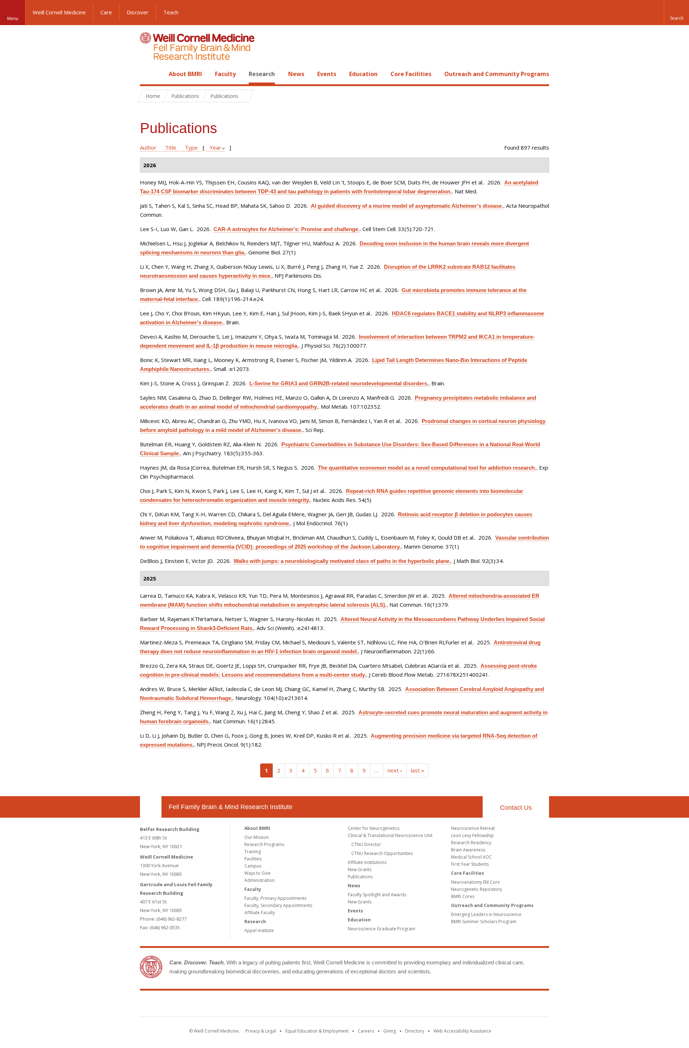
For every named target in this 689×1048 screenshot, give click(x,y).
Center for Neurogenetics (373, 828)
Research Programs (264, 844)
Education (363, 74)
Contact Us (516, 807)
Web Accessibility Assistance (462, 1031)
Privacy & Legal (260, 1031)
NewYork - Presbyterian (404, 1005)
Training (252, 852)
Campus (252, 866)
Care (106, 12)
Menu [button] (12, 18)
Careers (366, 1031)
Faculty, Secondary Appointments (278, 905)
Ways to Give (257, 873)
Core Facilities (410, 74)
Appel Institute (259, 930)
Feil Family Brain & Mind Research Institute (230, 806)
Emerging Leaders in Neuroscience (486, 914)
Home (148, 74)
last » (417, 770)
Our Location (150, 807)
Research (262, 74)
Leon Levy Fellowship (472, 835)
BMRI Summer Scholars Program (483, 921)
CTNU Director (366, 844)
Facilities (253, 859)
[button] (676, 12)
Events (326, 74)
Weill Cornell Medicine (59, 12)
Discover (138, 12)
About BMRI (185, 74)
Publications (360, 877)
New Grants (359, 869)
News (296, 74)
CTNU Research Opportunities (382, 853)
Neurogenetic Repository (476, 889)
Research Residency (471, 843)
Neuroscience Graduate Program (381, 929)
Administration (259, 880)
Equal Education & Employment (316, 1031)
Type (191, 147)
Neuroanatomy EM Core (475, 882)
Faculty (225, 74)
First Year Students (470, 864)
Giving (389, 1031)
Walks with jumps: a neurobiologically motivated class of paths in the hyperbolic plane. (342, 561)
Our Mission (256, 837)
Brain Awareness (468, 850)
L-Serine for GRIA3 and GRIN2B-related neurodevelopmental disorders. (338, 383)
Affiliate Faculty (259, 913)
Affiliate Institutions (367, 862)
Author (148, 147)
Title (170, 147)
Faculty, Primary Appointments (275, 898)
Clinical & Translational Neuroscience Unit (390, 835)
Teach (170, 12)
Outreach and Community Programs (496, 74)
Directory (414, 1031)
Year (215, 147)
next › (395, 770)
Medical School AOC (471, 857)
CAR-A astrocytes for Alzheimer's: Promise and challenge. (287, 229)
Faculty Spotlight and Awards (377, 895)
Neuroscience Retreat (473, 828)
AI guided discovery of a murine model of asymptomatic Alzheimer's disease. (407, 206)
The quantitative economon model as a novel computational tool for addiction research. (427, 468)
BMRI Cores (462, 896)
